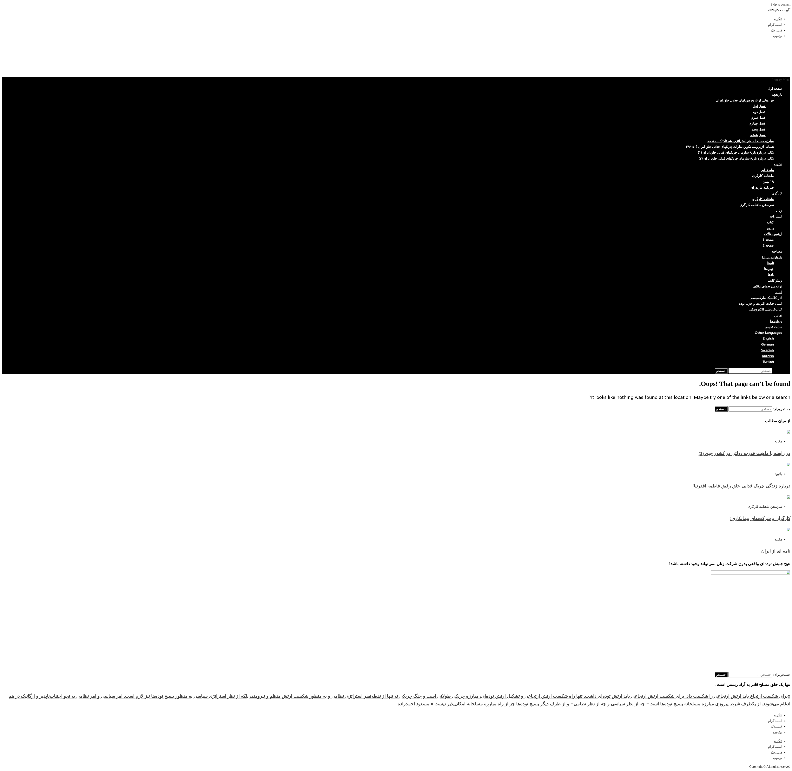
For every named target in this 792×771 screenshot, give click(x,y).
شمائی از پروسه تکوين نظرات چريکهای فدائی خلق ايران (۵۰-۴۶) (730, 147)
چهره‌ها (769, 269)
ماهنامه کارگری (763, 176)
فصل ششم (758, 135)
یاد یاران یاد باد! (772, 257)
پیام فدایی (767, 170)
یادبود (778, 474)
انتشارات (776, 216)
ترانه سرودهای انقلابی (767, 286)
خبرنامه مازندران (762, 188)
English (768, 338)
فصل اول (759, 106)
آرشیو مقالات (773, 234)
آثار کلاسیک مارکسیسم (766, 298)
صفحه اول (775, 89)
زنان (779, 211)
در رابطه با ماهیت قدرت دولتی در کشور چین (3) (744, 453)
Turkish (768, 362)
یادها (771, 275)
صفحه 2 (768, 245)
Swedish (767, 350)
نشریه (778, 164)
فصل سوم (758, 118)
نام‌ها (770, 263)
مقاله (778, 441)
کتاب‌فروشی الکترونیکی (765, 309)
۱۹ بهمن (768, 182)
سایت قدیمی (773, 327)
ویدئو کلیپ (775, 281)
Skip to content (780, 4)
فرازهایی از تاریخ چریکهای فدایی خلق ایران (745, 100)
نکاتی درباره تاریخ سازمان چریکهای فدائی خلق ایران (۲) (736, 158)
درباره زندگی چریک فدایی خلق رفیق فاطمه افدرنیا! (741, 485)
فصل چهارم (758, 123)
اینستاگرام (775, 721)
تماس (778, 315)
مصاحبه (776, 251)
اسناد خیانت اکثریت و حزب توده (760, 304)
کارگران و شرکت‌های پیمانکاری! (760, 518)
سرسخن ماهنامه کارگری (757, 205)
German (767, 344)
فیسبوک (776, 726)
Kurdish (768, 356)
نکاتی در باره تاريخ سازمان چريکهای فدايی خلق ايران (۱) (736, 152)
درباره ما (776, 321)
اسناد (778, 292)
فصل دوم (759, 112)
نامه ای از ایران (775, 551)
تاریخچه (777, 95)
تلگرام (778, 715)
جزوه (770, 228)
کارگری (777, 193)
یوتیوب (777, 732)
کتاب (770, 222)
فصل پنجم (759, 129)
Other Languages (768, 333)
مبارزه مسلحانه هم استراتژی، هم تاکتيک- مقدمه (740, 141)
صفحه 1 (768, 240)
